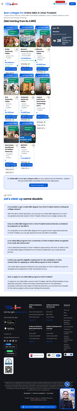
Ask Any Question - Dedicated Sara (67, 347)
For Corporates (68, 327)
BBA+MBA (49, 314)
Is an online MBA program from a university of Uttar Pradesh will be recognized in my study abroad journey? (38, 242)
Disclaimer (27, 393)
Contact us (67, 329)
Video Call (9, 73)
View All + (32, 320)
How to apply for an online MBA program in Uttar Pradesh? (30, 277)
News (65, 315)
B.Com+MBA (50, 317)
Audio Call (40, 128)
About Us (66, 310)
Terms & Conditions (38, 393)
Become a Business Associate (67, 322)
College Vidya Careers (68, 333)
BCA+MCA (49, 312)
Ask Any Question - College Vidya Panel (68, 339)
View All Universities (37, 185)
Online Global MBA (34, 336)
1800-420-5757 (10, 347)
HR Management (34, 317)
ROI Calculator (68, 318)
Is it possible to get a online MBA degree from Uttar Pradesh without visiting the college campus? (38, 208)
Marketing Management (36, 314)
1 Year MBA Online (34, 338)
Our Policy (50, 393)
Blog (65, 313)
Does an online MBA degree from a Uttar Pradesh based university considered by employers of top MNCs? (38, 225)
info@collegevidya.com (11, 337)
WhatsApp (24, 64)
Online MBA (32, 333)
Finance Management (35, 312)
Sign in (72, 4)
